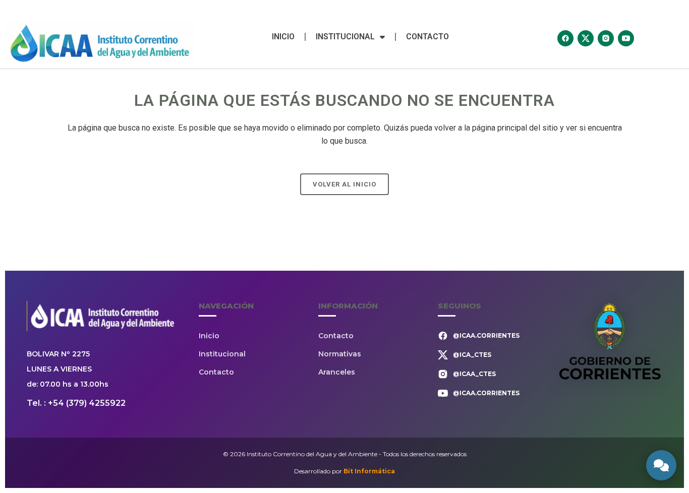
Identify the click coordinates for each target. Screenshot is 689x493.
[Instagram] (606, 38)
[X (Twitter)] (586, 38)
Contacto (427, 36)
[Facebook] (565, 38)
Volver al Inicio (344, 184)
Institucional (345, 36)
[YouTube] (626, 38)
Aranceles (336, 372)
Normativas (339, 353)
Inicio (283, 36)
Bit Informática (369, 471)
